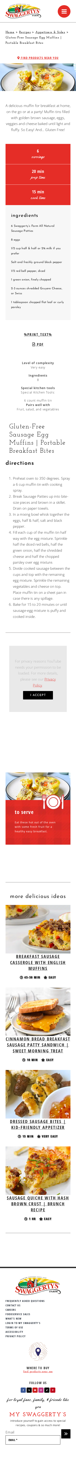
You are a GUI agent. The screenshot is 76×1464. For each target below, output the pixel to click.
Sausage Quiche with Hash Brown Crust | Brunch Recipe (38, 1204)
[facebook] (23, 1390)
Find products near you (39, 58)
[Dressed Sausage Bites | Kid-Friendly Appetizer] (38, 1073)
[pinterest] (52, 1390)
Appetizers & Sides (50, 32)
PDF (40, 344)
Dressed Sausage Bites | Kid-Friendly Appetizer (38, 1124)
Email (10, 1432)
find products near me (38, 1371)
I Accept (38, 695)
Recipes (25, 32)
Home (10, 32)
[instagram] (41, 1390)
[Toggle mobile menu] (64, 11)
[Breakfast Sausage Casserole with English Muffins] (38, 907)
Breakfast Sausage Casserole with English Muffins (38, 962)
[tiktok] (46, 1390)
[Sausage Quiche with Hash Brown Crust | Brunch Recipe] (38, 1149)
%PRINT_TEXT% (38, 334)
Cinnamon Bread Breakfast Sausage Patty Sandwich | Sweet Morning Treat (38, 1045)
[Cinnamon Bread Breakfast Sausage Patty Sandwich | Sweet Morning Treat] (38, 990)
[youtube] (35, 1390)
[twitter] (29, 1390)
